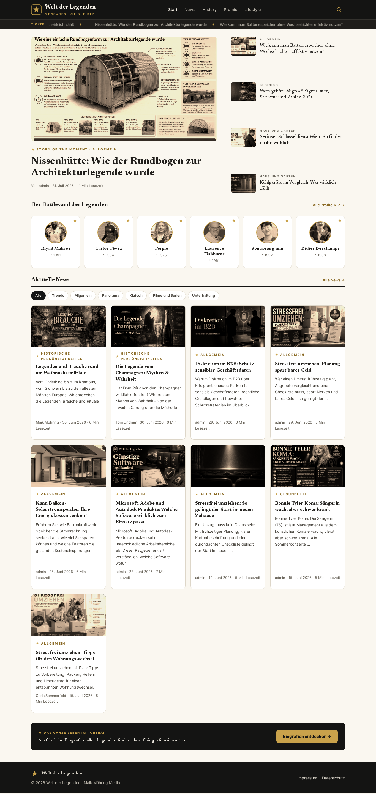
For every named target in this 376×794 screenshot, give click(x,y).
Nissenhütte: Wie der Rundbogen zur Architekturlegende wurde (112, 24)
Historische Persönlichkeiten (62, 356)
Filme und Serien (167, 295)
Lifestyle (252, 9)
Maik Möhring (47, 422)
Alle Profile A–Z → (329, 205)
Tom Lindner (126, 422)
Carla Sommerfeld (51, 695)
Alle (38, 295)
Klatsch (136, 295)
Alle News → (334, 280)
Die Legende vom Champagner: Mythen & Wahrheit (142, 373)
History (210, 9)
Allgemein (83, 295)
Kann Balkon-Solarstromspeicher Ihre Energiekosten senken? (63, 510)
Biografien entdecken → (307, 736)
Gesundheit (293, 494)
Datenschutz (333, 778)
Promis (230, 9)
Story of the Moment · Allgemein (76, 149)
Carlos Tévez (108, 249)
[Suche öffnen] (339, 9)
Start (172, 9)
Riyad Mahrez (55, 249)
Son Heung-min (267, 249)
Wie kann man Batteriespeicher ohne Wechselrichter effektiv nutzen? (242, 24)
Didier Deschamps (320, 249)
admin (44, 185)
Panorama (110, 295)
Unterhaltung (203, 295)
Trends (58, 295)
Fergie (161, 249)
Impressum (307, 778)
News (189, 9)
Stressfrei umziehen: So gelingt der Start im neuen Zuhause (224, 510)
